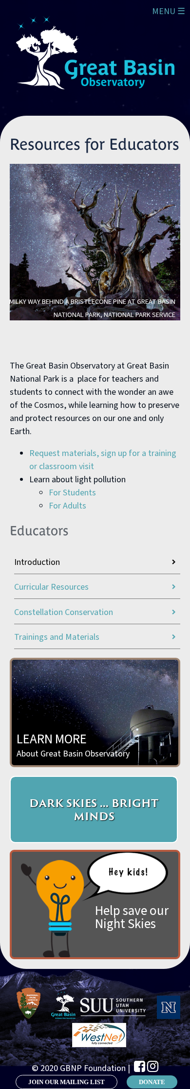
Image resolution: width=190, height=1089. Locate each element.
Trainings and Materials (56, 637)
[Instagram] (152, 1066)
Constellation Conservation (63, 612)
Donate (152, 1082)
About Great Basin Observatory (73, 745)
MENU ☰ (168, 11)
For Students (72, 493)
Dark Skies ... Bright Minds (93, 809)
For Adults (67, 506)
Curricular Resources (51, 587)
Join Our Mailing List (66, 1082)
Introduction (37, 562)
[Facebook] (139, 1066)
